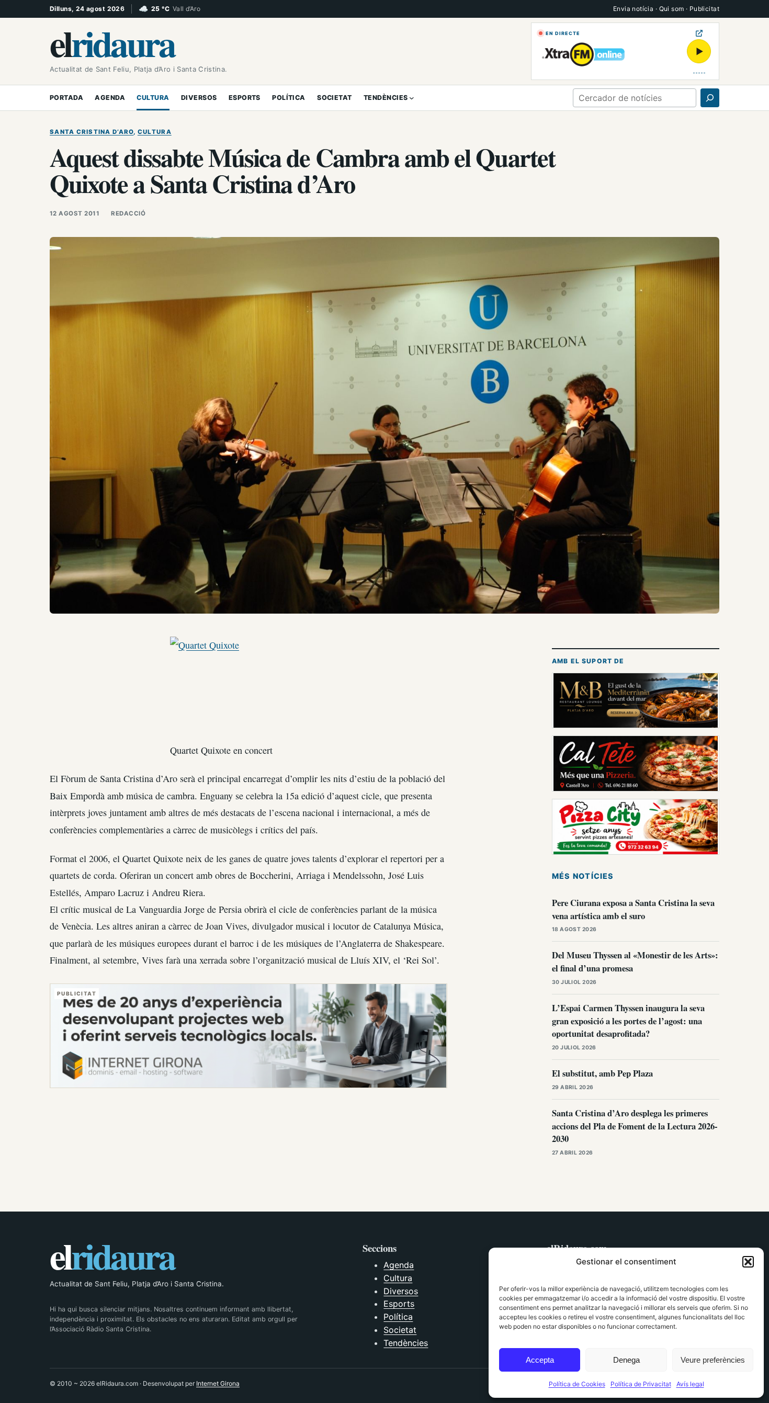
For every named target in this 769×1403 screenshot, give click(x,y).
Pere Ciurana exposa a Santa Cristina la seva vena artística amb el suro (633, 909)
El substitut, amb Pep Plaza (602, 1073)
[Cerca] (709, 97)
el (112, 43)
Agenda (398, 1265)
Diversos (400, 1291)
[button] (748, 1262)
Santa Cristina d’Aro (91, 131)
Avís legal (690, 1384)
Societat (399, 1330)
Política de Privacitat (640, 1384)
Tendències (405, 1343)
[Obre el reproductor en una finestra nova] (699, 33)
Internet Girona (218, 1383)
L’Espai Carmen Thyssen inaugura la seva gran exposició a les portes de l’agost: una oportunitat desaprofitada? (628, 1020)
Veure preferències (713, 1359)
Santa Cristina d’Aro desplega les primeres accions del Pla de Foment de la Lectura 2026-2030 (635, 1126)
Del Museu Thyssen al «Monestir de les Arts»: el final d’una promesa (635, 961)
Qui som (671, 9)
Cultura (155, 131)
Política (398, 1316)
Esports (398, 1303)
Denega (626, 1359)
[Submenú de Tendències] (411, 97)
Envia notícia (633, 9)
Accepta (540, 1359)
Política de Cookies (577, 1384)
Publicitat (704, 9)
